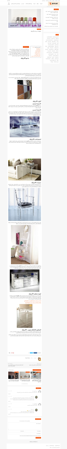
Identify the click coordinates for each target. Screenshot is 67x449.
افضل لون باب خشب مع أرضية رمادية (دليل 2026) (51, 26)
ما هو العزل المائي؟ (48, 58)
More (9, 4)
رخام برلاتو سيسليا (51, 49)
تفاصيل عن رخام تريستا (51, 44)
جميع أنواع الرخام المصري (51, 46)
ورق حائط (52, 61)
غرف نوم (23, 3)
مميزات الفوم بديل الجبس (53, 60)
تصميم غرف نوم (56, 44)
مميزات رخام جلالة (56, 61)
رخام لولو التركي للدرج (55, 52)
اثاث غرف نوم (48, 38)
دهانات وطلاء (51, 47)
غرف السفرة (50, 55)
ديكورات (48, 47)
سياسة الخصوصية (57, 445)
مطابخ (38, 3)
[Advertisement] (24, 39)
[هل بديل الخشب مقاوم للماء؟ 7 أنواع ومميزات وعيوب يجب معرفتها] (13, 375)
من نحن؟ (47, 445)
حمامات (46, 46)
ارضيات (34, 3)
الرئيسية (41, 3)
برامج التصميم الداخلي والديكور (15, 3)
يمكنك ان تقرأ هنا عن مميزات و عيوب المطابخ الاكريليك (33, 302)
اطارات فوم (49, 41)
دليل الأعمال (47, 0)
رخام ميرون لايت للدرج (49, 52)
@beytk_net (32, 441)
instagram (53, 0)
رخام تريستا (46, 49)
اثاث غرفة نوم (53, 38)
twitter (59, 0)
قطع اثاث (53, 58)
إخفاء (33, 47)
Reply (9, 401)
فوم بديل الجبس (56, 58)
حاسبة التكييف (43, 0)
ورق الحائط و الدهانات (28, 3)
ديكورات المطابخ (56, 49)
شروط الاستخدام (51, 445)
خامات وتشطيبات (56, 47)
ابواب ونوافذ (57, 38)
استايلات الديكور (54, 41)
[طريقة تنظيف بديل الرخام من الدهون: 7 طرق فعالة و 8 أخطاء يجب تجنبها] (36, 375)
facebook (56, 0)
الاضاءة (46, 41)
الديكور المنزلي (39, 29)
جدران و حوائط (56, 46)
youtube (50, 0)
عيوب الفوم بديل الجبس (55, 55)
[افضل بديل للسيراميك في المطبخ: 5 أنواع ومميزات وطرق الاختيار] (24, 375)
